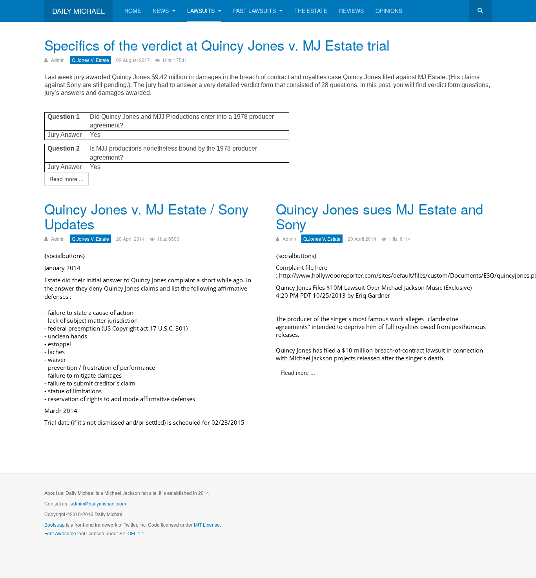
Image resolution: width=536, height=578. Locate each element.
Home (132, 11)
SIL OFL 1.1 (131, 533)
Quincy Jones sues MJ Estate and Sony (379, 216)
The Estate (310, 11)
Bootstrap (54, 524)
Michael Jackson (403, 287)
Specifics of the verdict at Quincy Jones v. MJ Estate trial (217, 45)
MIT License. (207, 524)
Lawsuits (201, 11)
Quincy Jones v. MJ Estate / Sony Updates (146, 216)
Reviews (351, 11)
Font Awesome (60, 533)
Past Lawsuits (255, 11)
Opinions (389, 11)
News (161, 11)
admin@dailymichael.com (98, 503)
